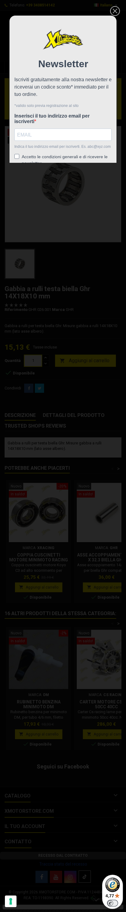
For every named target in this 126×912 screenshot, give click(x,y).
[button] (115, 11)
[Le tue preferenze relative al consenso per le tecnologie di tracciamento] (11, 901)
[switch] (112, 903)
